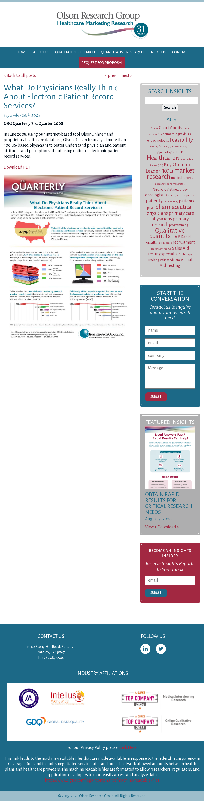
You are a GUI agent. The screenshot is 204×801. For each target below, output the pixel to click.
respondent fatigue (161, 248)
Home (21, 52)
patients (186, 201)
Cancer (154, 128)
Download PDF (17, 167)
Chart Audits (170, 128)
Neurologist (163, 189)
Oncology (171, 195)
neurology (180, 189)
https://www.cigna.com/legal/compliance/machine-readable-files (102, 780)
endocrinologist (158, 140)
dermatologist (172, 134)
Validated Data (170, 260)
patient (153, 200)
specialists (171, 254)
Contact (180, 52)
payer (151, 208)
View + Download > (162, 527)
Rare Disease (165, 242)
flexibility (164, 146)
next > (127, 75)
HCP (179, 152)
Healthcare (160, 157)
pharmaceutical (174, 207)
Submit (155, 397)
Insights (158, 52)
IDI (178, 159)
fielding (154, 146)
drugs (187, 134)
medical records (182, 178)
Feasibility (181, 140)
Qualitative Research (75, 52)
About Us (41, 52)
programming (178, 225)
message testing (163, 183)
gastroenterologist (180, 146)
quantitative (164, 236)
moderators (179, 183)
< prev (110, 75)
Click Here (127, 747)
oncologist (154, 195)
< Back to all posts (20, 75)
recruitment (184, 242)
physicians (157, 213)
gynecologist (166, 152)
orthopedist (187, 195)
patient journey (169, 201)
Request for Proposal (102, 63)
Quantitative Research (122, 52)
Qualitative (170, 230)
